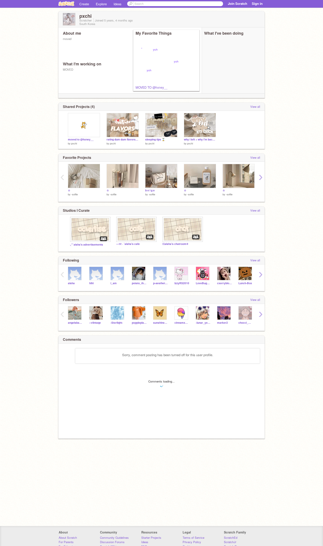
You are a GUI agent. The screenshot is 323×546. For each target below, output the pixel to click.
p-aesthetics (160, 283)
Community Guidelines (114, 537)
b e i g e (150, 190)
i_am (114, 283)
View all (255, 106)
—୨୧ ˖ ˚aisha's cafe (128, 244)
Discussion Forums (112, 542)
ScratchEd (230, 537)
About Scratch (68, 537)
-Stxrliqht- (117, 323)
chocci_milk (245, 323)
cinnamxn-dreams (181, 323)
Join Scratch (237, 3)
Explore (101, 4)
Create (84, 4)
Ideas (118, 4)
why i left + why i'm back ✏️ (200, 139)
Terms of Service (193, 537)
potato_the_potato (139, 283)
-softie (74, 194)
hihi (91, 283)
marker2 (222, 323)
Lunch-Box (245, 283)
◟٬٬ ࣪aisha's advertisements (86, 244)
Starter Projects (151, 537)
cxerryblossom (224, 283)
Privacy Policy (192, 542)
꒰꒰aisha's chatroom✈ (175, 244)
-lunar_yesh (203, 323)
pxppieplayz (139, 323)
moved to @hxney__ (81, 139)
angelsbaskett (75, 323)
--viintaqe (95, 323)
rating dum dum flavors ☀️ (123, 139)
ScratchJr (230, 542)
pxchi (74, 143)
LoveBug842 (203, 283)
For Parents (66, 542)
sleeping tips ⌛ (155, 139)
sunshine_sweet (160, 323)
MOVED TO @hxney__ (151, 87)
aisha (71, 283)
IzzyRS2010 (181, 283)
